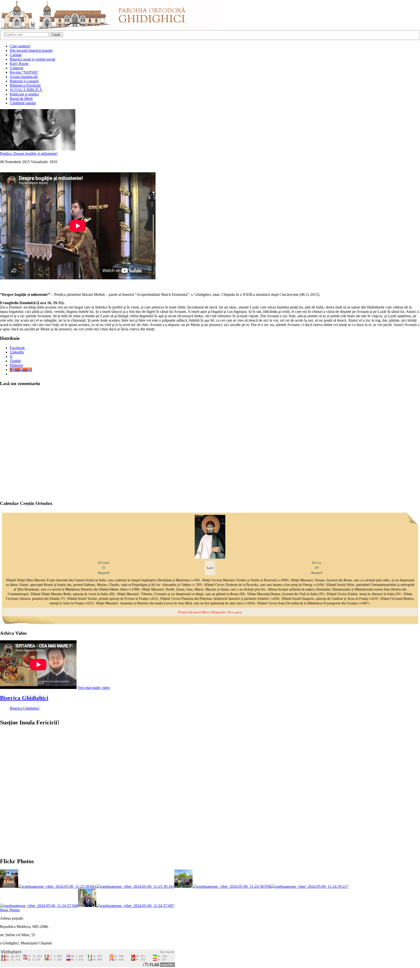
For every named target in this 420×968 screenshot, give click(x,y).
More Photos (10, 910)
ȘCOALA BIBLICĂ (26, 90)
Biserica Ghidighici (24, 698)
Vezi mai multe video (94, 688)
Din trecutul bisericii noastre (31, 50)
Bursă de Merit (21, 99)
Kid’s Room (19, 64)
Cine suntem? (20, 46)
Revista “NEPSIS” (24, 72)
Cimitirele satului (23, 103)
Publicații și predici (24, 94)
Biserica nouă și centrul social (32, 59)
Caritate (16, 55)
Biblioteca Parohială (25, 85)
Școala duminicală (24, 77)
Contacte (16, 68)
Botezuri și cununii (24, 81)
